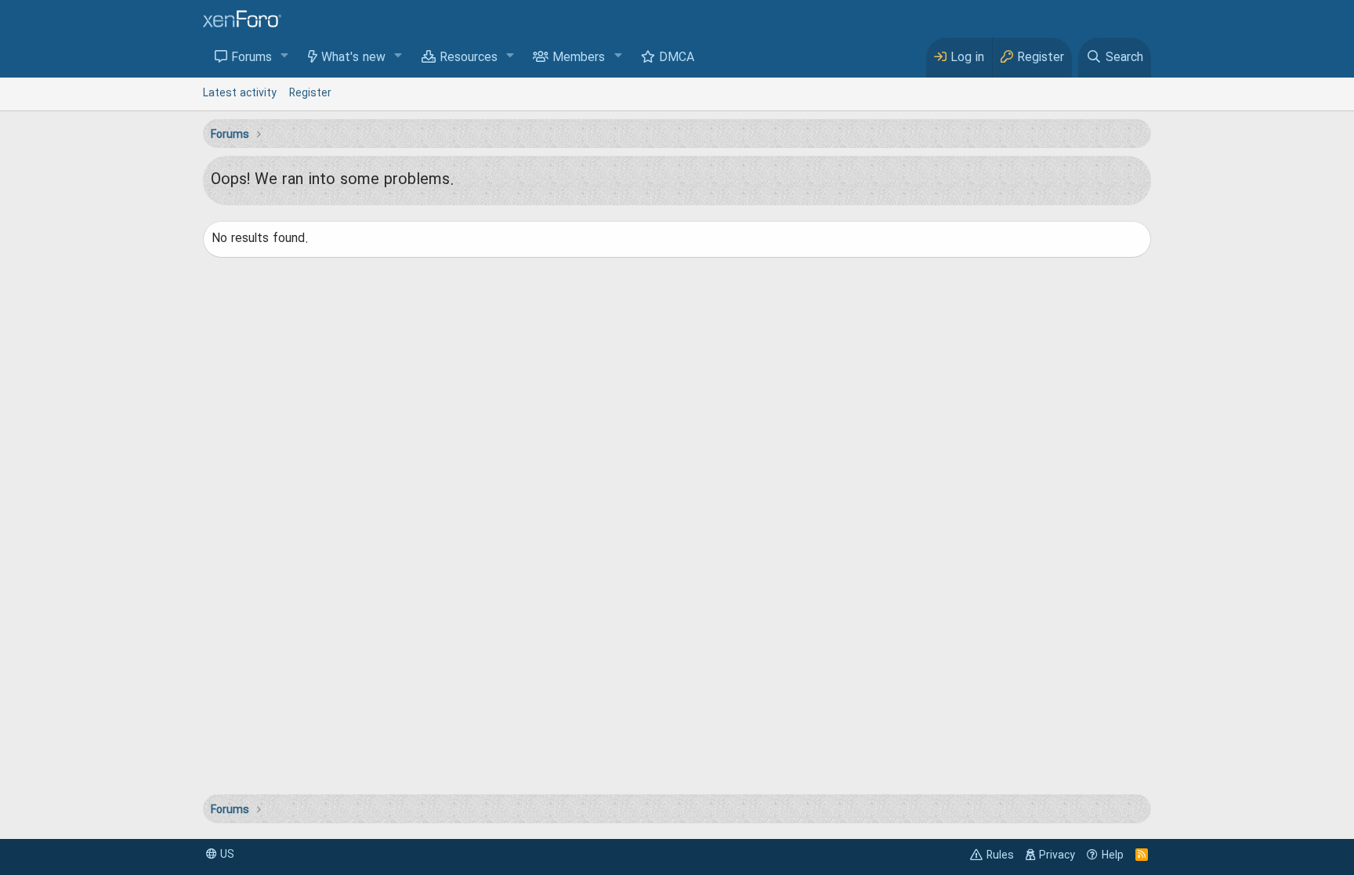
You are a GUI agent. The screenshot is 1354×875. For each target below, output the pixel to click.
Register (310, 93)
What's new (353, 58)
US (225, 854)
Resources (469, 58)
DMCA (676, 58)
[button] (284, 57)
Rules (1000, 855)
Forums (251, 58)
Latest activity (240, 93)
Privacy (1057, 855)
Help (1113, 855)
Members (578, 58)
